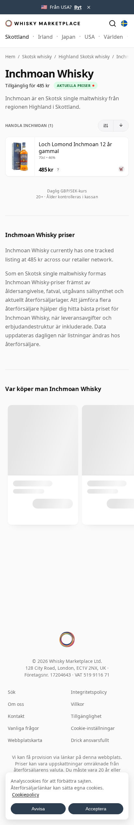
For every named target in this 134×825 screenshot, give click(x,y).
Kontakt (16, 716)
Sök (11, 692)
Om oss (16, 704)
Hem (10, 56)
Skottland (17, 36)
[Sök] (112, 23)
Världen (113, 36)
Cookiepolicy (25, 794)
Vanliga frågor (23, 728)
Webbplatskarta (25, 740)
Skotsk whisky (37, 56)
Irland (45, 36)
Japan (68, 36)
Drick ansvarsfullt (90, 740)
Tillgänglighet (86, 716)
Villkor (77, 704)
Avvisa (38, 808)
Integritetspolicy (89, 692)
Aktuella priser (73, 85)
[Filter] (106, 125)
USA (90, 36)
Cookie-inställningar (93, 728)
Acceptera (96, 808)
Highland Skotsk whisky (84, 56)
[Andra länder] (124, 23)
